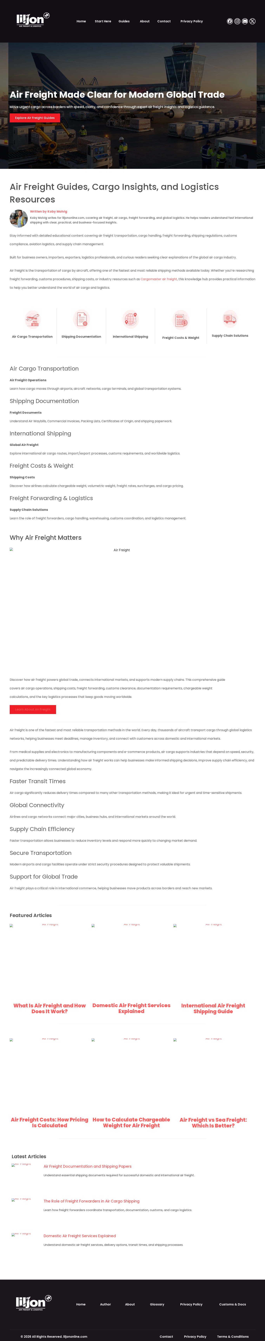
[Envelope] (245, 21)
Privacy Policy (192, 21)
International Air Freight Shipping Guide (213, 1008)
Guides (124, 21)
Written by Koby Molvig (48, 211)
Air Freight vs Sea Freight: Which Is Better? (213, 1122)
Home (81, 21)
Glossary (157, 1304)
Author (105, 1304)
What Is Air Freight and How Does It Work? (49, 1008)
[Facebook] (230, 21)
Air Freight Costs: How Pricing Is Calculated (49, 1122)
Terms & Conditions (233, 1336)
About (145, 21)
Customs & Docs (232, 1304)
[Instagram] (237, 21)
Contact (164, 21)
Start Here (103, 21)
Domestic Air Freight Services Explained (132, 1008)
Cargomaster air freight (159, 279)
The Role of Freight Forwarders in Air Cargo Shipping (91, 1201)
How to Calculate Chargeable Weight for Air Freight (131, 1122)
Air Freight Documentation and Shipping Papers (88, 1166)
